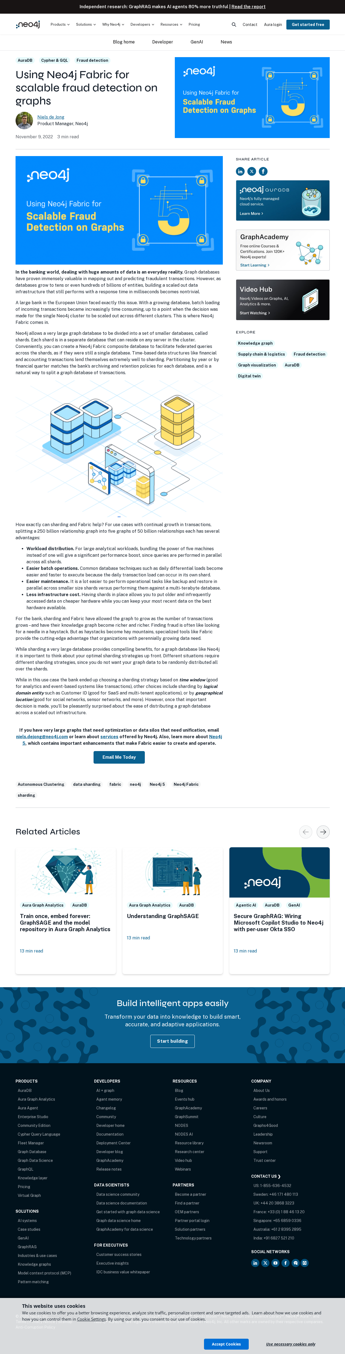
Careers (260, 1108)
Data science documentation (121, 1203)
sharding (26, 795)
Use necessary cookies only (290, 1344)
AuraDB (25, 60)
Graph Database (32, 1152)
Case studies (29, 1229)
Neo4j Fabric (186, 784)
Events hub (184, 1099)
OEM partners (187, 1212)
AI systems (27, 1220)
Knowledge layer (32, 1178)
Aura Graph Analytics (36, 1099)
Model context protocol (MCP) (44, 1273)
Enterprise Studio (33, 1117)
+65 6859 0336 (287, 1220)
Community (106, 1117)
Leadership (263, 1134)
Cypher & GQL (54, 60)
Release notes (109, 1169)
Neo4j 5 (157, 784)
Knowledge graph (255, 343)
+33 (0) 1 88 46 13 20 (286, 1212)
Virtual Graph (29, 1195)
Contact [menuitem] (250, 24)
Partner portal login (192, 1220)
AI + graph (105, 1090)
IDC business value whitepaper (123, 1272)
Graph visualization (257, 365)
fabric (115, 784)
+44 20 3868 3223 (277, 1203)
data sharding (87, 784)
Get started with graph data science (128, 1212)
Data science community (117, 1194)
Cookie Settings (91, 1319)
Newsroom (262, 1143)
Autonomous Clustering (41, 784)
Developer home (110, 1125)
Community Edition (34, 1125)
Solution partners (190, 1229)
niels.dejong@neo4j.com (42, 736)
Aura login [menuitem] (273, 24)
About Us (261, 1090)
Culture (259, 1117)
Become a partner (190, 1194)
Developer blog (109, 1152)
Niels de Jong (50, 117)
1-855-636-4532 (275, 1185)
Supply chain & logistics (261, 354)
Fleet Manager (31, 1143)
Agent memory (109, 1099)
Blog (179, 1090)
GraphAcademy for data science (124, 1229)
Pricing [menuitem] (194, 24)
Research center (189, 1152)
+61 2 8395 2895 (286, 1229)
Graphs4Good (265, 1125)
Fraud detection (92, 60)
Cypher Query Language (39, 1134)
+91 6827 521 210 (278, 1238)
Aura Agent (28, 1108)
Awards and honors (270, 1099)
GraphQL (25, 1169)
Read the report (249, 6)
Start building (172, 1041)
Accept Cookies (226, 1344)
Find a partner (187, 1203)
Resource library (189, 1143)
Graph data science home (118, 1220)
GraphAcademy (109, 1160)
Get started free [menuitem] (308, 24)
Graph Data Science (35, 1160)
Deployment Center (113, 1143)
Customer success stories (119, 1254)
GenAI (23, 1238)
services (109, 736)
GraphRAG (27, 1247)
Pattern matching (33, 1282)
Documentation (110, 1134)
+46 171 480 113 (283, 1194)
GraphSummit (187, 1117)
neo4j (135, 784)
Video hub (183, 1160)
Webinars (183, 1169)
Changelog (106, 1108)
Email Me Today (119, 757)
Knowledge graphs (34, 1264)
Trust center (264, 1160)
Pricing (24, 1187)
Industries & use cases (37, 1255)
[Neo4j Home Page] (28, 24)
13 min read (31, 951)
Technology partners (193, 1238)
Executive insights (112, 1263)
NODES (181, 1125)
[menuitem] (60, 24)
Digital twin (249, 376)
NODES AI (184, 1134)
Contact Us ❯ (266, 1176)
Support (260, 1152)
